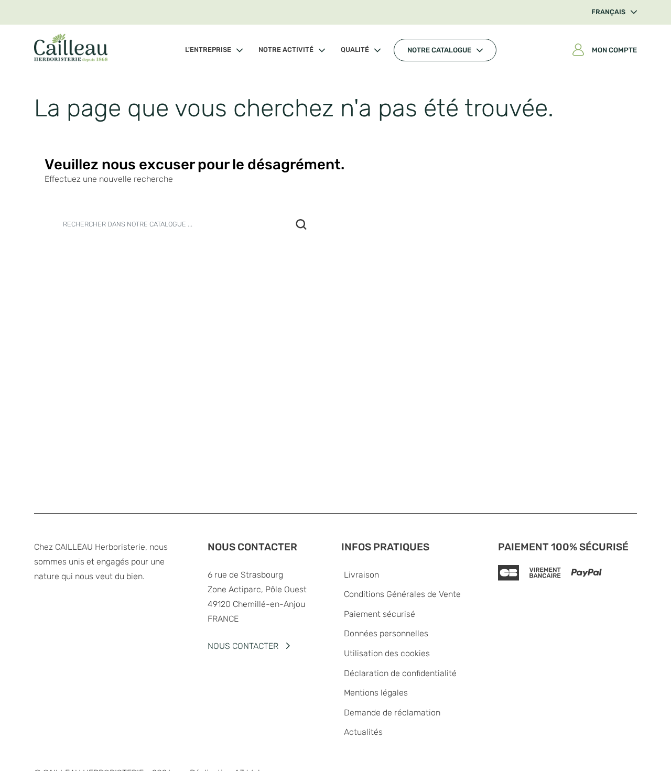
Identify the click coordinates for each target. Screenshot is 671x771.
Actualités (363, 732)
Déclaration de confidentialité (400, 673)
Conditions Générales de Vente (402, 594)
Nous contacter (243, 646)
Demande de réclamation (392, 713)
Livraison (361, 575)
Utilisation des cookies (387, 653)
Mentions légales (376, 693)
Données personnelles (386, 633)
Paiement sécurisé (379, 614)
